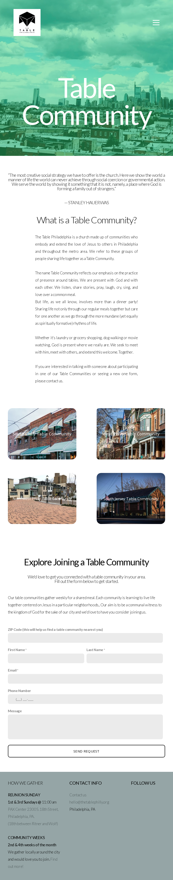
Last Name (94, 650)
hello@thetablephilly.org (89, 802)
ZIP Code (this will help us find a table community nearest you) (55, 629)
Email (12, 670)
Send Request (86, 751)
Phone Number (19, 691)
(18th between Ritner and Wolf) (33, 823)
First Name (16, 650)
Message (15, 711)
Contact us (77, 795)
